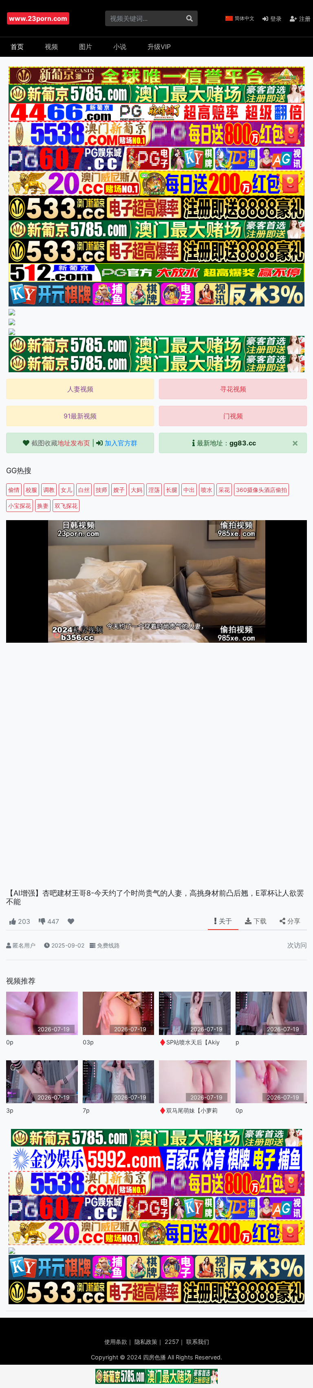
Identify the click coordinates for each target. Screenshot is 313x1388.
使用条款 (115, 1341)
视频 (51, 46)
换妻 (42, 505)
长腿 (171, 489)
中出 (189, 489)
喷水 (206, 489)
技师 (101, 489)
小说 (119, 46)
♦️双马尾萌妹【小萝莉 (188, 1110)
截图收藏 (60, 443)
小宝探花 (19, 505)
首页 (17, 46)
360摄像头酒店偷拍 (261, 489)
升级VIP (159, 46)
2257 (172, 1341)
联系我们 (197, 1341)
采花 (224, 489)
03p (88, 1042)
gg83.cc (242, 443)
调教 (49, 489)
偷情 (14, 489)
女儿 (66, 489)
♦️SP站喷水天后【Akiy (189, 1042)
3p (9, 1110)
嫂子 (119, 489)
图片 (85, 46)
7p (86, 1110)
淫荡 (154, 489)
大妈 (136, 489)
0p (9, 1042)
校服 (31, 489)
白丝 (84, 489)
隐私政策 (145, 1341)
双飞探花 (66, 505)
